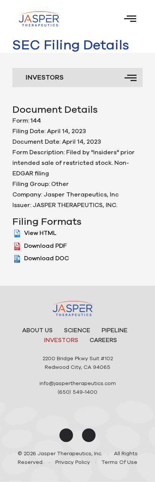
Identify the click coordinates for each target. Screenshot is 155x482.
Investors (61, 340)
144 (35, 121)
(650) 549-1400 (77, 392)
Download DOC (46, 258)
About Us (37, 330)
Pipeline (115, 330)
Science (77, 330)
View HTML (40, 233)
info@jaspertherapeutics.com (78, 383)
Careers (103, 340)
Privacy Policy (72, 462)
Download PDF (45, 246)
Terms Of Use (119, 462)
